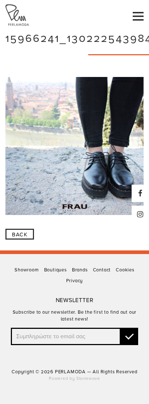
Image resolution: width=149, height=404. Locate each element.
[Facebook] (140, 193)
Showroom (26, 270)
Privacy (74, 281)
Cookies (125, 270)
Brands (80, 270)
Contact (102, 270)
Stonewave (88, 378)
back (19, 234)
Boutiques (55, 270)
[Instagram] (140, 214)
